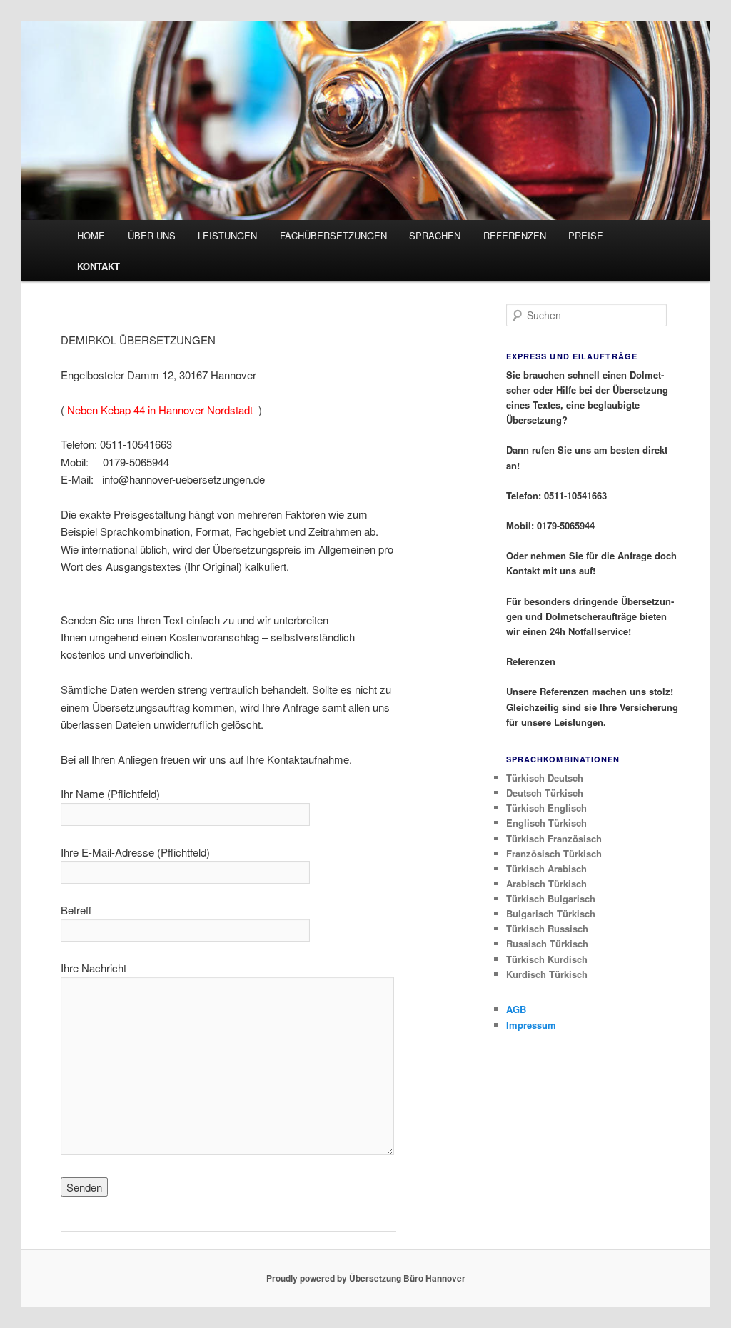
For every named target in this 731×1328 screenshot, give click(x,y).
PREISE (585, 235)
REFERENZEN (514, 235)
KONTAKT (98, 266)
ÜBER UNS (152, 235)
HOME (91, 235)
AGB (516, 1009)
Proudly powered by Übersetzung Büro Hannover (365, 1278)
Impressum (531, 1025)
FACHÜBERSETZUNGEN (333, 235)
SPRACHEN (434, 235)
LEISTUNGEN (227, 235)
